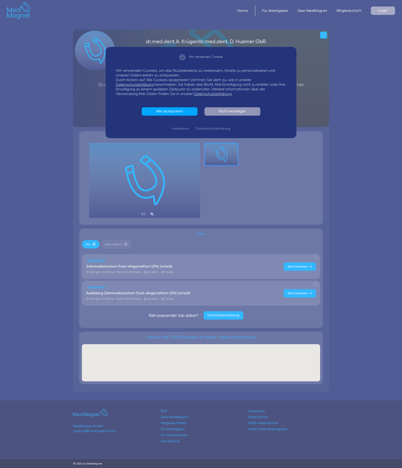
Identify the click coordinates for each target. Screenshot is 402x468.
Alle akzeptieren (169, 111)
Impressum (180, 128)
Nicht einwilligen (232, 111)
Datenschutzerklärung (135, 84)
